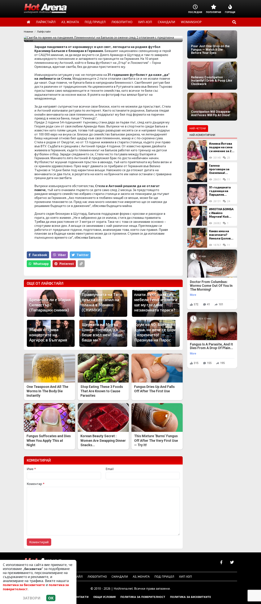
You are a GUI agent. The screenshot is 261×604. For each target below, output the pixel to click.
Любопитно (97, 576)
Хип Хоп (185, 576)
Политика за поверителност (142, 597)
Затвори (32, 598)
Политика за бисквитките (190, 597)
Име (31, 468)
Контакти (80, 597)
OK (50, 598)
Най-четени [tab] (198, 128)
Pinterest (66, 264)
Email (110, 468)
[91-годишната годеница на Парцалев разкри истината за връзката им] (197, 194)
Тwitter (83, 255)
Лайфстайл (44, 31)
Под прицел (164, 576)
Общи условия (104, 597)
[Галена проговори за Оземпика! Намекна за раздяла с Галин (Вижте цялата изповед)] (197, 172)
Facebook (39, 255)
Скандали (120, 576)
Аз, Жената (141, 576)
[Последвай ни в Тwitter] (232, 562)
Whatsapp (41, 264)
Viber (62, 255)
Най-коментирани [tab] (202, 134)
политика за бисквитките (24, 585)
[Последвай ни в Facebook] (221, 562)
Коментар (36, 483)
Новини (28, 31)
